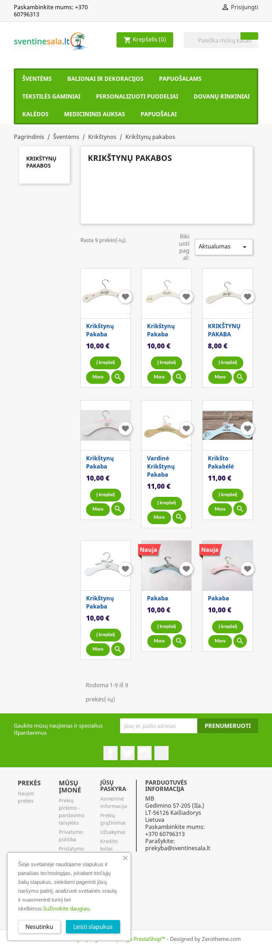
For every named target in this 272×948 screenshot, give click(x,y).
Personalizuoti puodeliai (137, 96)
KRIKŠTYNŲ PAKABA (224, 330)
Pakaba (157, 598)
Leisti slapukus (93, 927)
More (97, 377)
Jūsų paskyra (113, 786)
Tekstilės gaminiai (51, 96)
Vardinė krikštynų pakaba (161, 466)
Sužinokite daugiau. (67, 908)
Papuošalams (180, 79)
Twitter (127, 753)
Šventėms (37, 79)
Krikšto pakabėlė (221, 462)
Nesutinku (39, 927)
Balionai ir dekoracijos (105, 79)
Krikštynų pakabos (41, 162)
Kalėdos (35, 114)
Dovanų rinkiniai (222, 96)
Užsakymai (112, 832)
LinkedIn (161, 753)
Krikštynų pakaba (100, 330)
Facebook (110, 753)
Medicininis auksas (94, 114)
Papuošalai (159, 114)
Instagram (144, 753)
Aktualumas (224, 246)
